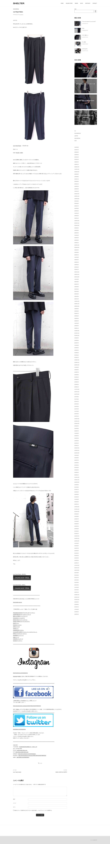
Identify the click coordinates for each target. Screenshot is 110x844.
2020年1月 (76, 328)
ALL (75, 130)
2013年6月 (76, 521)
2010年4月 (76, 614)
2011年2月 (76, 589)
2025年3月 (76, 186)
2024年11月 (76, 196)
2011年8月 (76, 575)
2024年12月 (76, 193)
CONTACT (95, 3)
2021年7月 (76, 284)
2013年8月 (76, 516)
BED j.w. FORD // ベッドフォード (20, 616)
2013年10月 (76, 511)
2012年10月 (76, 540)
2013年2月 (76, 531)
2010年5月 (76, 611)
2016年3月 (76, 440)
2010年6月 (76, 609)
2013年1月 (76, 533)
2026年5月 (76, 154)
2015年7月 (76, 460)
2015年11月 (76, 450)
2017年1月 (76, 416)
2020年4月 (76, 320)
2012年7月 (76, 548)
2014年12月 (76, 477)
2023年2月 (76, 240)
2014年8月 (76, 487)
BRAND (76, 3)
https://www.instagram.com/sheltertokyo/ (27, 753)
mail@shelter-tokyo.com (22, 750)
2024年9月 (76, 201)
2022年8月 (76, 252)
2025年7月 (76, 179)
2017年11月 (76, 391)
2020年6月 (76, 315)
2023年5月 (76, 232)
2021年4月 (76, 291)
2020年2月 (76, 325)
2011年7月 (76, 577)
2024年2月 (76, 215)
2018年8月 (76, 369)
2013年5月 (76, 523)
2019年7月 (76, 342)
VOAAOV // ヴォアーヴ (18, 639)
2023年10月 (76, 225)
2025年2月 (76, 188)
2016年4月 (76, 438)
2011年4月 (76, 584)
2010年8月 (76, 604)
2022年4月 (76, 262)
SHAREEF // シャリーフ (18, 635)
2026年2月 (76, 161)
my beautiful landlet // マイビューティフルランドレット (25, 632)
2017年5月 (76, 406)
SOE (41, 763)
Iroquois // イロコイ (17, 625)
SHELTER (95, 840)
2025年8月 (76, 176)
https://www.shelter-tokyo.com (21, 752)
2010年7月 (76, 606)
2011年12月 (76, 565)
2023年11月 (76, 223)
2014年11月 (76, 479)
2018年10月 (76, 364)
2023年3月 (76, 237)
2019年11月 (76, 333)
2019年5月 (76, 347)
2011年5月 (76, 582)
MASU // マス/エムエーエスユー (20, 633)
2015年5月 (76, 465)
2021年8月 (76, 281)
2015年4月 (76, 467)
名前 (14, 799)
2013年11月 (76, 509)
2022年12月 (76, 245)
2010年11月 (76, 597)
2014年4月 (76, 496)
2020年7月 (76, 313)
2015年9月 (76, 455)
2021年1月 (76, 298)
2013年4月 (76, 526)
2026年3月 (76, 159)
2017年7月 (76, 401)
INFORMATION (77, 133)
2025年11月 (76, 169)
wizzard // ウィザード (17, 640)
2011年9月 (76, 572)
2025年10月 (76, 171)
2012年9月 (76, 543)
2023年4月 (76, 235)
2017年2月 (76, 413)
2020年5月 (76, 318)
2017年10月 (76, 394)
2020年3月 (76, 323)
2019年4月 (76, 350)
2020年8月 (76, 311)
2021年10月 (76, 276)
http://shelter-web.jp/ (17, 602)
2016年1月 (76, 445)
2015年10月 (76, 452)
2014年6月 (76, 491)
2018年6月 (76, 374)
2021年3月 (76, 293)
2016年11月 (76, 421)
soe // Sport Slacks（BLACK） (19, 574)
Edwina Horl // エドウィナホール (20, 619)
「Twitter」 (17, 709)
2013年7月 (76, 518)
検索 (75, 9)
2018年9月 (76, 367)
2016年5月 (76, 435)
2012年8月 (76, 545)
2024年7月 (76, 205)
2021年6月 (76, 286)
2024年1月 (76, 218)
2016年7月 (76, 430)
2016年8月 (76, 428)
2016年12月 (76, 418)
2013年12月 (76, 506)
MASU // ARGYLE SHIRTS (61, 772)
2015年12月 (76, 447)
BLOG (81, 3)
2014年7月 (76, 489)
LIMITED (76, 135)
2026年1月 (76, 164)
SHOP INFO (87, 3)
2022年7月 (76, 254)
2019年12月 (76, 330)
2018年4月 (76, 379)
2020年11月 (76, 303)
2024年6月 (76, 208)
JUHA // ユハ (16, 628)
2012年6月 (76, 550)
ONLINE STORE (69, 3)
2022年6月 (76, 257)
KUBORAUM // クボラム (18, 630)
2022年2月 (76, 267)
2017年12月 (76, 389)
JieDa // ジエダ (16, 626)
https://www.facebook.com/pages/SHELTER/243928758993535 (27, 705)
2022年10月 (76, 247)
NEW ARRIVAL (16, 9)
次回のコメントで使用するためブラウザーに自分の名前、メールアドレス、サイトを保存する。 (33, 810)
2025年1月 (76, 191)
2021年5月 (76, 289)
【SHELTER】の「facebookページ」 (21, 700)
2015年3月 (76, 469)
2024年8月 (76, 203)
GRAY (21, 152)
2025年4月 (76, 183)
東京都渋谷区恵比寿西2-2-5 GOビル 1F (28, 746)
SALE (75, 140)
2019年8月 (76, 340)
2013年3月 (76, 528)
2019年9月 (76, 337)
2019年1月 (76, 357)
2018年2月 (76, 384)
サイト (14, 807)
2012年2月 (76, 560)
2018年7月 (76, 372)
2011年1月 (76, 592)
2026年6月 (76, 152)
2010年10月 (76, 599)
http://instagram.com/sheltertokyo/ (20, 673)
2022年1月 (76, 269)
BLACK (17, 152)
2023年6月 (76, 230)
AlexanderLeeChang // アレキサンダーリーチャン (24, 612)
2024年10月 (76, 198)
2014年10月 (76, 482)
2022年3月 (76, 264)
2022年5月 (76, 259)
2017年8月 (76, 399)
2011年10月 (76, 570)
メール (14, 803)
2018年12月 (76, 359)
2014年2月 (76, 501)
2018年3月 (76, 381)
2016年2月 (76, 443)
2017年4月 (76, 408)
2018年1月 (76, 386)
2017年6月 (76, 403)
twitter (19, 676)
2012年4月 (76, 555)
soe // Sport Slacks (17, 145)
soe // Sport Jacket (17, 772)
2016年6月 (76, 433)
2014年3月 (76, 499)
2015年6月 (76, 462)
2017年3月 (76, 411)
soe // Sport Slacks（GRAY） (19, 584)
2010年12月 (76, 594)
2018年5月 (76, 377)
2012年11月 (76, 538)
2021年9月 (76, 279)
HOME (62, 3)
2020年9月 (76, 308)
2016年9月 (76, 425)
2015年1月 (76, 474)
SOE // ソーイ (16, 637)
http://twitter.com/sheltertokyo (19, 729)
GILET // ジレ (16, 623)
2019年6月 (76, 345)
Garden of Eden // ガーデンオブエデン (21, 621)
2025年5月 (76, 181)
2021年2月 (76, 296)
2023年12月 (76, 220)
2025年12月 (76, 166)
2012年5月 (76, 553)
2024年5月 (76, 210)
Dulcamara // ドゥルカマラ (19, 618)
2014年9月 (76, 484)
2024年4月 (76, 213)
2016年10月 (76, 423)
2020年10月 (76, 306)
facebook (15, 676)
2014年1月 (76, 504)
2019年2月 (76, 355)
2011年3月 (76, 587)
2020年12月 (76, 301)
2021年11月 (76, 274)
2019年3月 (76, 352)
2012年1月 (76, 562)
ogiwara (21, 14)
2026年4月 (76, 157)
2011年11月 (76, 567)
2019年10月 (76, 335)
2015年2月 (76, 472)
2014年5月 (76, 494)
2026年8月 (76, 147)
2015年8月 (76, 457)
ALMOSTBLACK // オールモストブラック (22, 614)
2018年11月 (76, 362)
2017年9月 (76, 396)
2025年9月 (76, 174)
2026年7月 (76, 149)
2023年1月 (76, 242)
